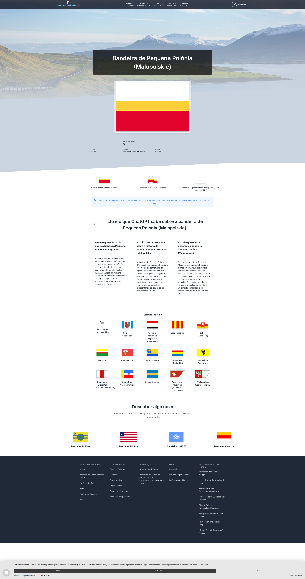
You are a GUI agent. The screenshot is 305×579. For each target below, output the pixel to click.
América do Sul (86, 483)
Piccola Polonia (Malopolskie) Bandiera (209, 506)
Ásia (82, 488)
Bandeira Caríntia (224, 446)
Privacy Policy (299, 575)
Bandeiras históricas (119, 491)
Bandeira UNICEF (176, 446)
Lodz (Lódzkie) (178, 333)
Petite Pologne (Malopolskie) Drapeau (212, 498)
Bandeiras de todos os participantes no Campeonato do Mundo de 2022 (152, 479)
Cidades (113, 475)
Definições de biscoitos (179, 480)
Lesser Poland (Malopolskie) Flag (211, 481)
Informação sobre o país (172, 4)
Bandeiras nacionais (130, 4)
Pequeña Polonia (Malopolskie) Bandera (209, 489)
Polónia (94, 152)
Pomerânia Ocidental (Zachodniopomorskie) (104, 385)
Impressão (173, 469)
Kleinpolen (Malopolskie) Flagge (209, 473)
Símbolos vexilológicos (149, 469)
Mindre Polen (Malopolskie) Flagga (211, 531)
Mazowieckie (127, 360)
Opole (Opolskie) (152, 360)
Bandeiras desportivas (120, 496)
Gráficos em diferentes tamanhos (105, 187)
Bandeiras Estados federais (144, 4)
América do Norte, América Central (92, 476)
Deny (57, 571)
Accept (158, 571)
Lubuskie (102, 360)
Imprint (292, 575)
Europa (83, 499)
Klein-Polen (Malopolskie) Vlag (210, 523)
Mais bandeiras (158, 4)
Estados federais (117, 469)
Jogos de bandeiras (184, 4)
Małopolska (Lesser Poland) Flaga (211, 515)
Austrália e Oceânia (88, 494)
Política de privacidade (179, 475)
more (259, 571)
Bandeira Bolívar (80, 446)
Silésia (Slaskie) (152, 382)
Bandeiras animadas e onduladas (152, 188)
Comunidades (116, 480)
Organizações (116, 485)
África (82, 469)
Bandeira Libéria (128, 446)
